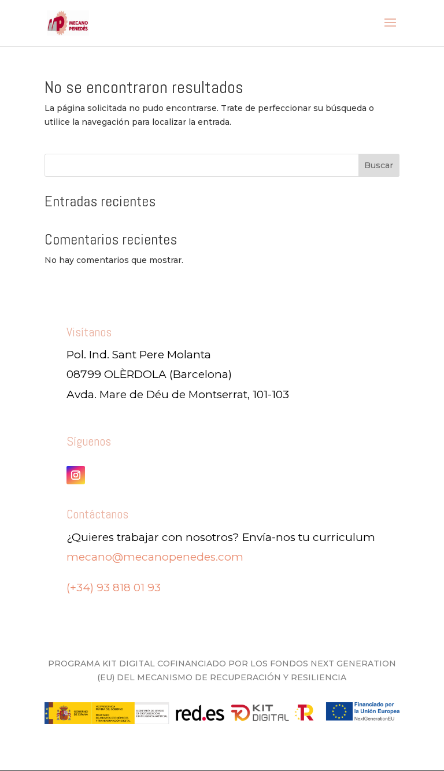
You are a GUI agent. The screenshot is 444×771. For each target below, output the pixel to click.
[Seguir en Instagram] (75, 475)
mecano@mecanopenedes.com (154, 557)
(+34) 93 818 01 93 (113, 587)
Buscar (378, 165)
